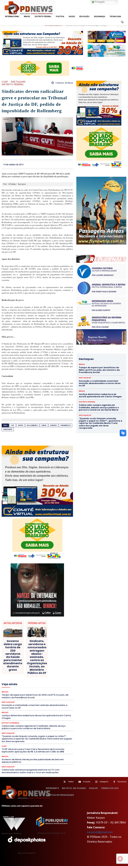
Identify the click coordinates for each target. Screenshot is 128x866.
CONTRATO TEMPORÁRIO (28, 655)
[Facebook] (46, 164)
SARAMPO (24, 705)
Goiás (21, 678)
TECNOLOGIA (21, 711)
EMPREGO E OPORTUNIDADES (45, 670)
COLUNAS (45, 649)
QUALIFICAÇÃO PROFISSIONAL (24, 699)
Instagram (104, 782)
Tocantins (48, 711)
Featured (30, 675)
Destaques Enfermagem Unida (58, 664)
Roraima (37, 702)
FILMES (10, 678)
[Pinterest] (62, 164)
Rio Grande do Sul (20, 702)
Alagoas (24, 646)
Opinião (46, 690)
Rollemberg (32, 425)
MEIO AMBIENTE (22, 687)
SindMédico (65, 425)
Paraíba (20, 693)
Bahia (49, 646)
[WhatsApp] (69, 164)
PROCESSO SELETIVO (42, 696)
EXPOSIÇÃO (16, 675)
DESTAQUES (18, 81)
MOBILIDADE (57, 687)
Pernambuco (45, 693)
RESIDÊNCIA (49, 699)
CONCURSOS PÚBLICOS (25, 652)
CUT (12, 425)
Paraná (31, 693)
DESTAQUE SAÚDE (15, 664)
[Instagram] (96, 782)
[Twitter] (65, 782)
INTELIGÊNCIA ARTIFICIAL (40, 678)
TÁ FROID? (56, 708)
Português (99, 2)
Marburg (29, 684)
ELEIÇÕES (22, 670)
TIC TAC (36, 711)
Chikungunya (21, 649)
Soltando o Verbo (39, 708)
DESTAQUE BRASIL (47, 661)
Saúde (43, 425)
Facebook (122, 782)
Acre (14, 646)
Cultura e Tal (44, 658)
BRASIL (59, 646)
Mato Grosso (43, 684)
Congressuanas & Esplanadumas (57, 652)
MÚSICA (18, 690)
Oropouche (59, 690)
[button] (122, 22)
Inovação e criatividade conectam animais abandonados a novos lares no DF (99, 383)
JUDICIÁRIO (37, 681)
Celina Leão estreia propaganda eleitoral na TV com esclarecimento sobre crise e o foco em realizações (31, 771)
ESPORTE (42, 673)
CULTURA (30, 658)
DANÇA (58, 658)
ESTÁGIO (55, 673)
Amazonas (37, 646)
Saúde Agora (50, 705)
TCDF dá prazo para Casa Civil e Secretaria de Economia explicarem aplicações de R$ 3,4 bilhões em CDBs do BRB (33, 750)
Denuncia (29, 661)
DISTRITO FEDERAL (13, 84)
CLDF (5, 81)
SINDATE (53, 425)
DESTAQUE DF (8, 733)
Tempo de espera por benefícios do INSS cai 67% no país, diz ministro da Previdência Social (99, 370)
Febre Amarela (45, 675)
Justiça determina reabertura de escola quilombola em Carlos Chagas (100, 395)
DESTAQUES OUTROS (25, 667)
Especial (13, 673)
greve (20, 425)
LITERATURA (53, 681)
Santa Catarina (52, 702)
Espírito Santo (27, 673)
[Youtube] (79, 782)
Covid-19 (49, 655)
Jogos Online (22, 681)
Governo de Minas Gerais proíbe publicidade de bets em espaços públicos (33, 761)
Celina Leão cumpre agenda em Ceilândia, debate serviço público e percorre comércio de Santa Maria (34, 727)
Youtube (86, 782)
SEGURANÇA (20, 708)
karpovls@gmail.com (100, 832)
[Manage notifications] (120, 858)
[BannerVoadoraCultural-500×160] (107, 37)
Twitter (71, 782)
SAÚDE (36, 705)
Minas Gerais (40, 687)
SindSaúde (7, 429)
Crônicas (17, 658)
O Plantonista (32, 690)
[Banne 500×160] (107, 51)
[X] (54, 164)
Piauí (57, 693)
